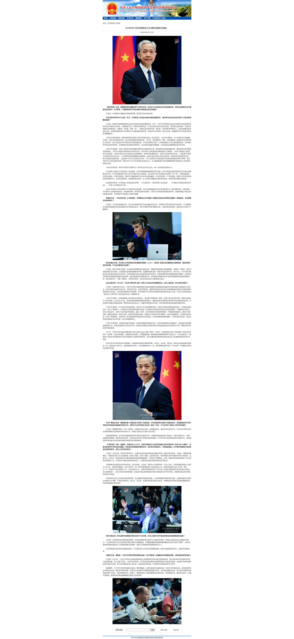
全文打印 (176, 630)
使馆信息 (121, 18)
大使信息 (113, 18)
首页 (105, 18)
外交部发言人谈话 (159, 18)
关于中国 (147, 18)
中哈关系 (130, 18)
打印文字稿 (163, 630)
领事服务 (138, 18)
